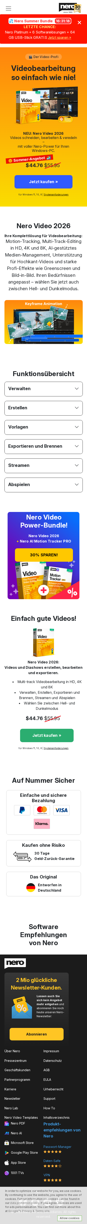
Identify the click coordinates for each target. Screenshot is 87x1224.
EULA (47, 1079)
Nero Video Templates (21, 1117)
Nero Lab (11, 1108)
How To (49, 1108)
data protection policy (24, 1203)
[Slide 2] (35, 348)
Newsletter (12, 1098)
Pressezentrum (15, 1060)
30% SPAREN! (44, 555)
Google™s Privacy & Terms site (28, 1211)
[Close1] (79, 22)
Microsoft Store (22, 1143)
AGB (47, 1070)
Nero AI (16, 1133)
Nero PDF (17, 1123)
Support (49, 1098)
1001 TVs (17, 1173)
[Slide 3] (43, 348)
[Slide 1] (27, 348)
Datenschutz (53, 1060)
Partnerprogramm (17, 1079)
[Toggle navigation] (8, 8)
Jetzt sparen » (59, 37)
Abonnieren (36, 1034)
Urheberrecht (53, 1089)
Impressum (51, 1051)
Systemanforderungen (56, 194)
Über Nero (12, 1051)
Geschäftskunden (17, 1070)
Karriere (10, 1089)
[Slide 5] (59, 348)
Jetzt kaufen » (46, 735)
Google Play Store (24, 1152)
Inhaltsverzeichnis (57, 1117)
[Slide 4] (51, 348)
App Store (18, 1162)
